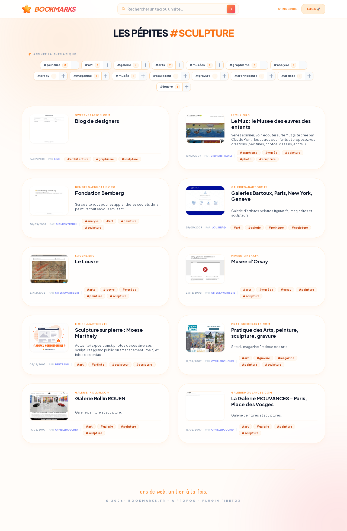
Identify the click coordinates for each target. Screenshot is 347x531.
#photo (246, 159)
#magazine (85, 75)
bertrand (62, 364)
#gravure (205, 75)
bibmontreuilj (221, 156)
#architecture (248, 75)
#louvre (169, 86)
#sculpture (129, 159)
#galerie (127, 65)
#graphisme (242, 65)
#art (91, 65)
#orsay (45, 75)
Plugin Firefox (221, 500)
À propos (184, 500)
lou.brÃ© (219, 227)
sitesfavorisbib (67, 292)
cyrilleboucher (222, 361)
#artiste (290, 75)
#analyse (284, 65)
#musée (124, 75)
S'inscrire (287, 9)
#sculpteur (164, 75)
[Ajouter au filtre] (75, 65)
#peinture (55, 65)
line (57, 159)
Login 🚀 (313, 9)
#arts (163, 65)
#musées (200, 65)
